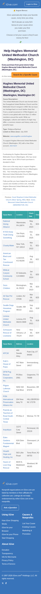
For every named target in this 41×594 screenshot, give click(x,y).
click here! (13, 146)
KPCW (6, 353)
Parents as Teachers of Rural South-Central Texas (8, 416)
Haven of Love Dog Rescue (7, 465)
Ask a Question (10, 508)
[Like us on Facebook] (6, 583)
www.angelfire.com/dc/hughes (21, 136)
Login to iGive (31, 4)
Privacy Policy (7, 560)
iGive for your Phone (10, 534)
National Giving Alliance (6, 224)
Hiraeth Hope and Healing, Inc (8, 454)
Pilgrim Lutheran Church (6, 388)
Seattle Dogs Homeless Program (8, 308)
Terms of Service (8, 564)
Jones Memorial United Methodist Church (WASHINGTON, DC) (21, 202)
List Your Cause (28, 523)
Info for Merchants (9, 557)
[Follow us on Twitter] (3, 583)
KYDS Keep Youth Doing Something (8, 235)
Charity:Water (8, 246)
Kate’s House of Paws (6, 364)
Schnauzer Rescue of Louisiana (7, 333)
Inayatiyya (7, 430)
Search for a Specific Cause (25, 75)
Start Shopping (8, 538)
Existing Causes (29, 527)
